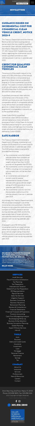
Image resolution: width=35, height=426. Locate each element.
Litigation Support (17, 298)
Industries (17, 369)
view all (17, 330)
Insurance (17, 344)
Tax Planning (17, 282)
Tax (17, 360)
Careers (17, 379)
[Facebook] (16, 401)
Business (17, 339)
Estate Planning (17, 326)
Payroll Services (17, 293)
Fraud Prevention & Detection (17, 280)
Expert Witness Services (17, 328)
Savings (17, 358)
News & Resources (17, 376)
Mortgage (17, 351)
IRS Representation (17, 291)
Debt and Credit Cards (17, 342)
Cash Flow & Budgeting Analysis (17, 316)
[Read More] (17, 258)
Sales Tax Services (17, 296)
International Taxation (17, 286)
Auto (17, 337)
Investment (17, 346)
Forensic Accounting (17, 314)
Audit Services (17, 277)
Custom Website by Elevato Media (17, 398)
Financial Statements (17, 309)
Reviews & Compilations (17, 307)
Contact (17, 381)
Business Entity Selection (17, 321)
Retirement (17, 355)
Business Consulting (17, 300)
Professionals (17, 374)
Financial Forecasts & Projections (17, 312)
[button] (32, 2)
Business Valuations (17, 303)
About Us (17, 367)
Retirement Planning (17, 305)
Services (17, 372)
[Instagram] (19, 401)
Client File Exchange (20, 1)
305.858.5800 (13, 393)
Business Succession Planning (17, 323)
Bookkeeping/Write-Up (17, 319)
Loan (17, 349)
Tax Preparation (17, 284)
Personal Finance (17, 353)
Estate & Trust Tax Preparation (17, 289)
